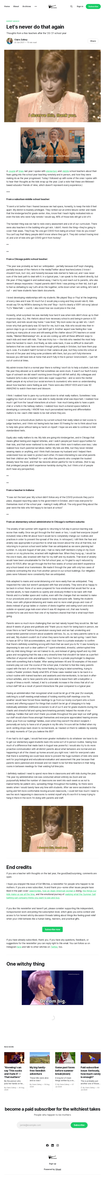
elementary (51, 171)
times (21, 171)
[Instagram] (57, 1145)
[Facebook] (47, 1145)
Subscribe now (52, 929)
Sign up (52, 1163)
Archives (27, 6)
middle (65, 171)
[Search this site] (71, 6)
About (16, 6)
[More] (36, 6)
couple (12, 171)
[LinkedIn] (52, 1145)
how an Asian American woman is (58, 891)
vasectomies (35, 891)
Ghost (58, 1169)
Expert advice (12, 21)
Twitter (54, 947)
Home (7, 6)
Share (93, 41)
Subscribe (93, 6)
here (19, 947)
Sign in (80, 6)
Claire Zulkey (20, 39)
